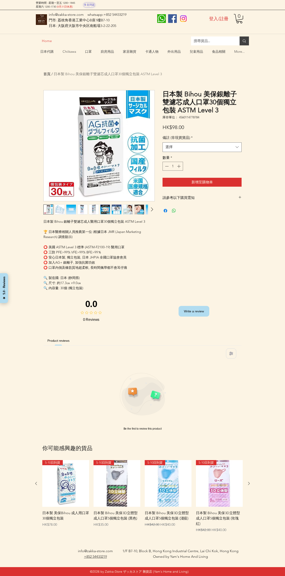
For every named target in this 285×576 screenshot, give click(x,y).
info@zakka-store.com (66, 14)
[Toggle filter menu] (231, 353)
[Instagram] (183, 18)
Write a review (194, 311)
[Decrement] (166, 166)
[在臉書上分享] (165, 210)
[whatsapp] (161, 18)
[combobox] (202, 147)
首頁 (47, 74)
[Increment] (179, 166)
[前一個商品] (36, 483)
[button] (239, 18)
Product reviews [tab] (58, 340)
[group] (142, 498)
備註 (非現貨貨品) (178, 137)
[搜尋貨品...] (244, 40)
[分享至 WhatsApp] (174, 210)
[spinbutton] (172, 166)
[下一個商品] (249, 483)
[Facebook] (172, 18)
